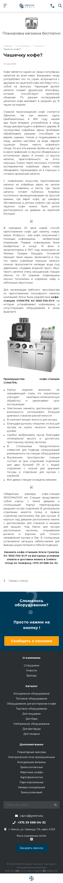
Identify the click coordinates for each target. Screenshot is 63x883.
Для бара (31, 718)
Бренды (31, 675)
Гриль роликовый (31, 792)
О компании (31, 657)
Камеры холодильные (31, 787)
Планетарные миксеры (31, 752)
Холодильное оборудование (31, 693)
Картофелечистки (31, 777)
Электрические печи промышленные (31, 757)
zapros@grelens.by (31, 815)
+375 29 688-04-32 (32, 822)
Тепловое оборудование (31, 698)
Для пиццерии (31, 713)
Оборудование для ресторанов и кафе (31, 703)
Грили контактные (31, 767)
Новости (31, 670)
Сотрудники (31, 665)
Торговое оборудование (31, 708)
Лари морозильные (31, 782)
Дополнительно (31, 744)
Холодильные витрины (31, 762)
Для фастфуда (32, 728)
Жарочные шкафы (31, 772)
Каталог (32, 686)
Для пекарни (31, 733)
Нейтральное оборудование (31, 723)
